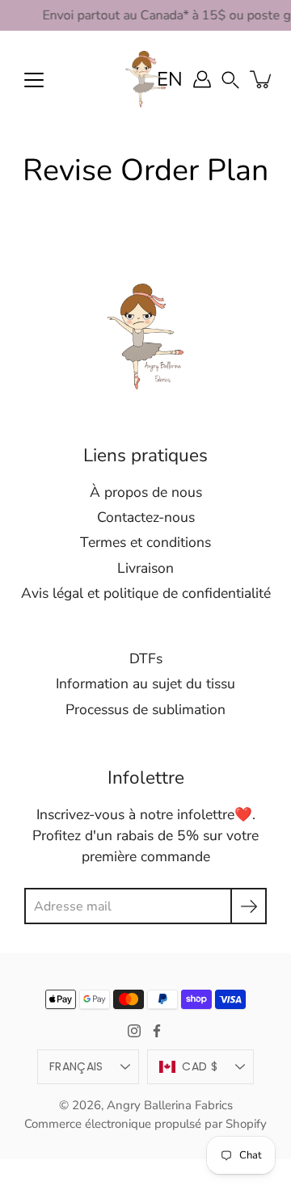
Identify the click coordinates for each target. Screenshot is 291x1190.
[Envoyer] (248, 906)
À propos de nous (146, 492)
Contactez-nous (146, 517)
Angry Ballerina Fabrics (170, 1105)
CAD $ (199, 1066)
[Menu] (34, 80)
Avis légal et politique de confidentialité (146, 593)
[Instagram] (134, 1030)
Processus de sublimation (145, 709)
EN (170, 79)
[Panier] (262, 79)
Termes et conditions (145, 542)
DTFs (145, 658)
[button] (230, 78)
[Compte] (202, 79)
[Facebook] (157, 1030)
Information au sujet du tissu (145, 683)
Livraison (145, 568)
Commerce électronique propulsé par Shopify (145, 1124)
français (76, 1066)
